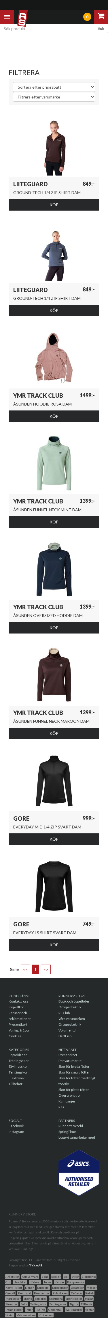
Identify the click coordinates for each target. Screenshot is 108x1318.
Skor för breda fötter (74, 1066)
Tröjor (29, 1309)
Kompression (76, 1282)
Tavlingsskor (38, 1304)
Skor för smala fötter (74, 1072)
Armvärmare (30, 1276)
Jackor (47, 1282)
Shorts (28, 1298)
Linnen (29, 1287)
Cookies (15, 1036)
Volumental (67, 1030)
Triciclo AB (35, 1265)
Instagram (16, 1131)
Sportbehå (56, 1298)
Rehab (89, 1293)
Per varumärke (70, 1060)
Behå (44, 1276)
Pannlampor (42, 1293)
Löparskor (77, 1287)
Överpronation (70, 1095)
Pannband (24, 1293)
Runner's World (70, 1126)
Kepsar (59, 1282)
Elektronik (16, 1078)
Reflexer (76, 1293)
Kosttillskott (13, 1287)
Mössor (91, 1287)
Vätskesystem (26, 1315)
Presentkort (18, 1024)
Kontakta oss (19, 1001)
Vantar (89, 1309)
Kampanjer (66, 1101)
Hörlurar (35, 1282)
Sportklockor (74, 1298)
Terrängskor (18, 1072)
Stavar (89, 1298)
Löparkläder (18, 1055)
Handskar (20, 1282)
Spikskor (40, 1298)
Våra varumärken (71, 1018)
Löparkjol (43, 1287)
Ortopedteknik (69, 1007)
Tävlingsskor (18, 1066)
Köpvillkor (16, 1007)
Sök (101, 28)
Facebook (16, 1126)
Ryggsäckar (13, 1298)
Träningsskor (19, 1060)
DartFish (65, 1036)
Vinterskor (46, 1315)
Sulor (24, 1304)
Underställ (55, 1309)
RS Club (64, 1013)
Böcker (55, 1276)
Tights (74, 1304)
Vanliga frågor (19, 1030)
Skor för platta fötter (73, 1089)
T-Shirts (40, 1309)
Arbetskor (12, 1276)
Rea (61, 1107)
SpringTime (67, 1131)
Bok (66, 1276)
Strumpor (11, 1304)
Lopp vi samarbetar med (76, 1137)
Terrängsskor (58, 1304)
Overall (10, 1293)
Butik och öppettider (74, 1001)
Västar (9, 1315)
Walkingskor (73, 1309)
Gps (8, 1282)
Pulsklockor (60, 1293)
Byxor (75, 1276)
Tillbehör (15, 1084)
